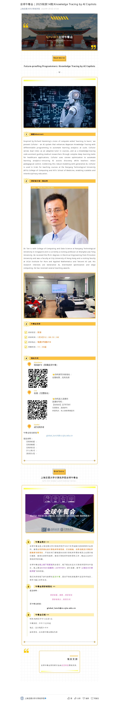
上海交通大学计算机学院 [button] (30, 9)
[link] (36, 698)
